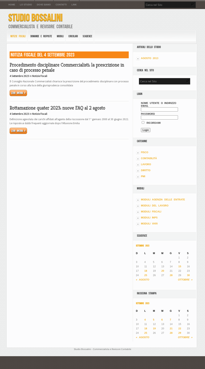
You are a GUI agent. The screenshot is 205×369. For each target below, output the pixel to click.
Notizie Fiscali (18, 36)
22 (179, 328)
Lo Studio (26, 5)
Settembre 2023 (142, 245)
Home (11, 5)
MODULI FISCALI (151, 211)
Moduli (60, 36)
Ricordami (153, 123)
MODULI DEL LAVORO (154, 205)
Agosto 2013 (149, 58)
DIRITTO (145, 170)
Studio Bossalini (35, 17)
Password (148, 114)
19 (154, 328)
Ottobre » (185, 279)
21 (171, 328)
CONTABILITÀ (149, 158)
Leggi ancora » (18, 93)
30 (188, 275)
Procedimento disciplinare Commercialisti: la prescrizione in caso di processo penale (67, 67)
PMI (143, 176)
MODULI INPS (149, 217)
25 (145, 275)
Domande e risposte (41, 36)
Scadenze (87, 36)
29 (179, 333)
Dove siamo (44, 5)
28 (171, 275)
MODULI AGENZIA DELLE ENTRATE (163, 199)
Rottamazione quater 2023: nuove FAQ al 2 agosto (57, 108)
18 (145, 270)
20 (162, 270)
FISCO (144, 152)
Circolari (73, 36)
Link (74, 5)
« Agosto (142, 279)
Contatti (61, 5)
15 (179, 266)
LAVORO (146, 164)
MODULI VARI (149, 223)
